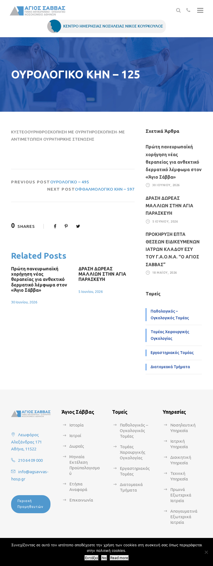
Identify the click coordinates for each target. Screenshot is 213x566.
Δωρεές (76, 446)
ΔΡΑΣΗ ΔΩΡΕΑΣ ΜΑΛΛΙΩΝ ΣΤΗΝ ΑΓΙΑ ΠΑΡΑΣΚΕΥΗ (102, 274)
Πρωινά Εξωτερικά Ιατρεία (180, 495)
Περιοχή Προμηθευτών (30, 503)
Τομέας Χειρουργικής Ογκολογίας (170, 335)
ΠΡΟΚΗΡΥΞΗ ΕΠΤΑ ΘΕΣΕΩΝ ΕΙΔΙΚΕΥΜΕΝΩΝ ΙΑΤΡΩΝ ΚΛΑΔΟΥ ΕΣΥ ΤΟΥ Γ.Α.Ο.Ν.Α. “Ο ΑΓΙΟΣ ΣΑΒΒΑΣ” (173, 249)
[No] (206, 552)
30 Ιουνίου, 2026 (24, 302)
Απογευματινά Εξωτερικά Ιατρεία (183, 517)
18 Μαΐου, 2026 (164, 272)
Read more (119, 558)
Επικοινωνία (81, 500)
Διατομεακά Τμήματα (170, 367)
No (104, 558)
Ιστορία (76, 425)
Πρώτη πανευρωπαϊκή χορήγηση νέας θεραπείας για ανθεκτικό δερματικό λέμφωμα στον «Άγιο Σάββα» (39, 279)
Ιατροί (75, 435)
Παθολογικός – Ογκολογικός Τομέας (170, 314)
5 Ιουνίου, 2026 (90, 291)
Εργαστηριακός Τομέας (172, 352)
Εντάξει (91, 558)
